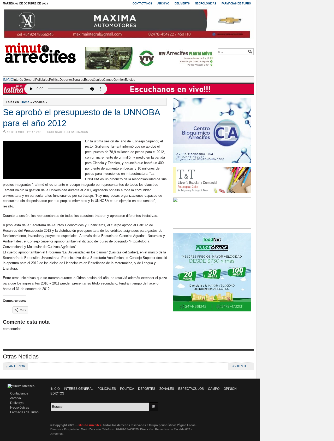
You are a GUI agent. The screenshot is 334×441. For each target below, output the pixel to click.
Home (25, 102)
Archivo (163, 3)
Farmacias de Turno (236, 3)
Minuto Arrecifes (90, 425)
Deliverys (182, 3)
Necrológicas (205, 3)
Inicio (8, 80)
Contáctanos (142, 3)
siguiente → (240, 366)
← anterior (15, 366)
